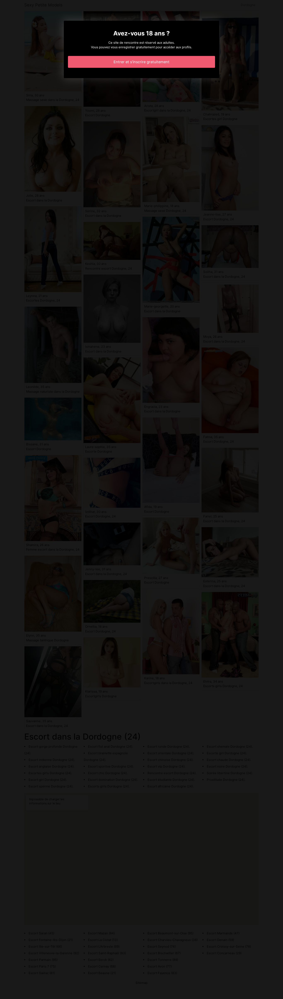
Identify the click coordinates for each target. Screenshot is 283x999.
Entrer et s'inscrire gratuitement (141, 62)
